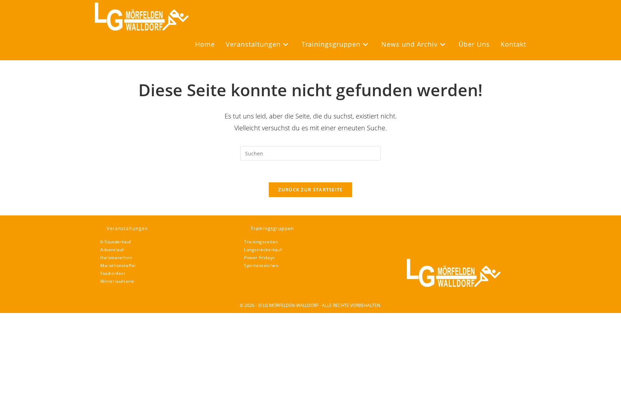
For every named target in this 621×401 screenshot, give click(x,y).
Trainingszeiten (261, 242)
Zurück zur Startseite (310, 189)
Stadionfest (112, 273)
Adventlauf (112, 250)
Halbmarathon (116, 258)
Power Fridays (259, 258)
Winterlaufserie (117, 281)
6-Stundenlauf (115, 242)
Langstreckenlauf (263, 250)
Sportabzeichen (261, 265)
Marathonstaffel (118, 265)
